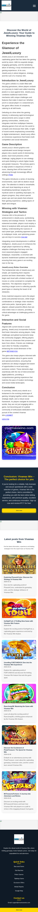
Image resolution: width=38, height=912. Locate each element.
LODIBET (9, 415)
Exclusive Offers (19, 882)
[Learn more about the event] (19, 16)
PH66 (10, 175)
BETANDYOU (12, 351)
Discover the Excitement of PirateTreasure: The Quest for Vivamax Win (18, 750)
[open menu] (34, 6)
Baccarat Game (19, 866)
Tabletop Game (19, 878)
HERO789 (5, 419)
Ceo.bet (24, 237)
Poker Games (19, 874)
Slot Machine (19, 870)
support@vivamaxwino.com (21, 902)
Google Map (19, 891)
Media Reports (19, 886)
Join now (19, 510)
